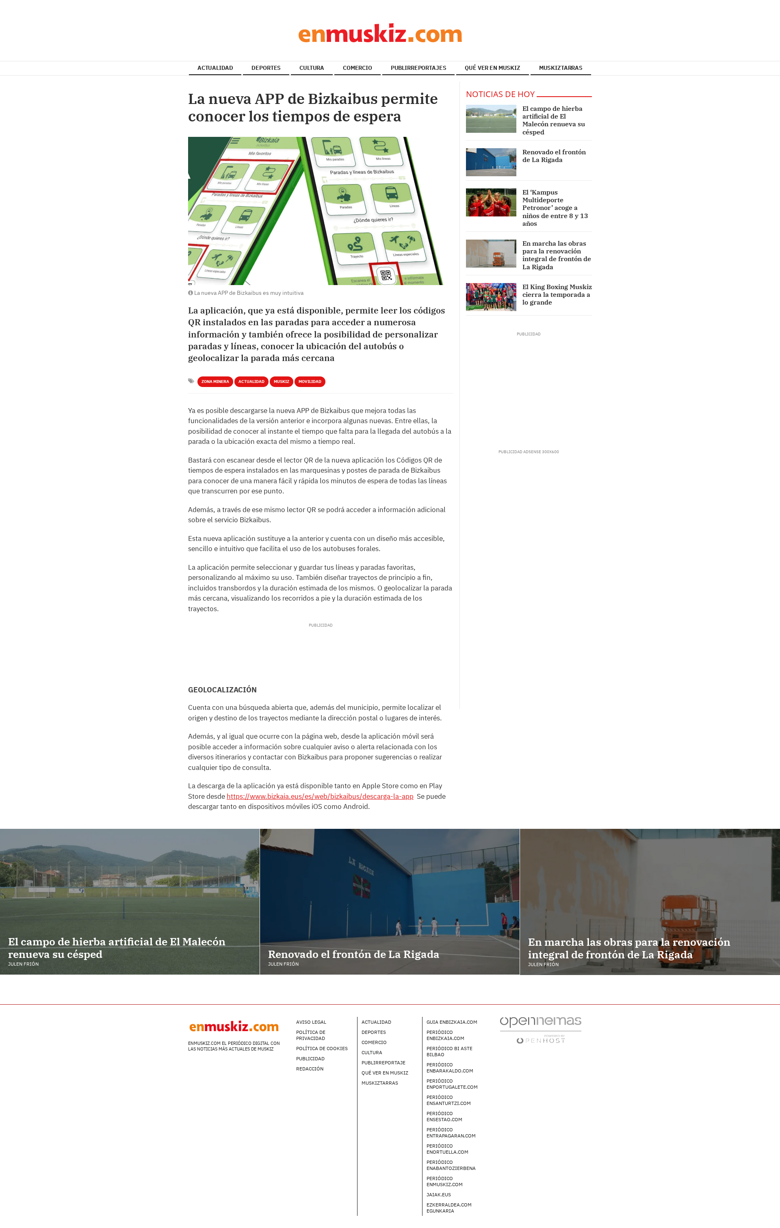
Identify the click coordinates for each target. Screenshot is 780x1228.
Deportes (374, 1032)
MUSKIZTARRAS (561, 67)
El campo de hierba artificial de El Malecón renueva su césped (553, 120)
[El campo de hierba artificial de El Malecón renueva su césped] (491, 119)
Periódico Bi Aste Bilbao (449, 1051)
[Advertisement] (320, 646)
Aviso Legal (311, 1022)
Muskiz (281, 381)
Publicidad (310, 1058)
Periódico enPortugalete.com (452, 1084)
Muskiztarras (380, 1083)
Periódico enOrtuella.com (447, 1149)
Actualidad (251, 381)
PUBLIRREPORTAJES (418, 67)
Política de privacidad (310, 1035)
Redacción (309, 1069)
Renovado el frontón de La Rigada (554, 156)
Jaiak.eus (439, 1194)
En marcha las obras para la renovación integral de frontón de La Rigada (556, 255)
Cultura (372, 1052)
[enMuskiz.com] (390, 32)
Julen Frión (23, 964)
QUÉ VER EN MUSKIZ (492, 67)
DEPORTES (266, 67)
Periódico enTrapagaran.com (451, 1132)
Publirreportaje (383, 1062)
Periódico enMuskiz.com (445, 1181)
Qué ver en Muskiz (385, 1073)
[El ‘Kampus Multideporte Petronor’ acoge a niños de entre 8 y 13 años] (491, 202)
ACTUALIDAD (215, 67)
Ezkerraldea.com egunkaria (449, 1208)
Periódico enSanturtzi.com (449, 1100)
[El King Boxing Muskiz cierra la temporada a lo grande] (491, 297)
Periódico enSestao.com (444, 1116)
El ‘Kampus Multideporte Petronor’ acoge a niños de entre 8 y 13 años (555, 207)
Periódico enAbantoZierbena (451, 1165)
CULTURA (311, 67)
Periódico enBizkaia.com (445, 1035)
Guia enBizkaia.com (452, 1022)
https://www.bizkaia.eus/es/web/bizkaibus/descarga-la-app (320, 796)
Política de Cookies (322, 1048)
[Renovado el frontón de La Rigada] (491, 162)
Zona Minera (215, 381)
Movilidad (310, 381)
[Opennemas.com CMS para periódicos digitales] (540, 1030)
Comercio (374, 1042)
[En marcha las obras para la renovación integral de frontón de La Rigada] (491, 254)
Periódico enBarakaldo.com (450, 1068)
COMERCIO (357, 67)
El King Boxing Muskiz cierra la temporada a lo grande (557, 294)
